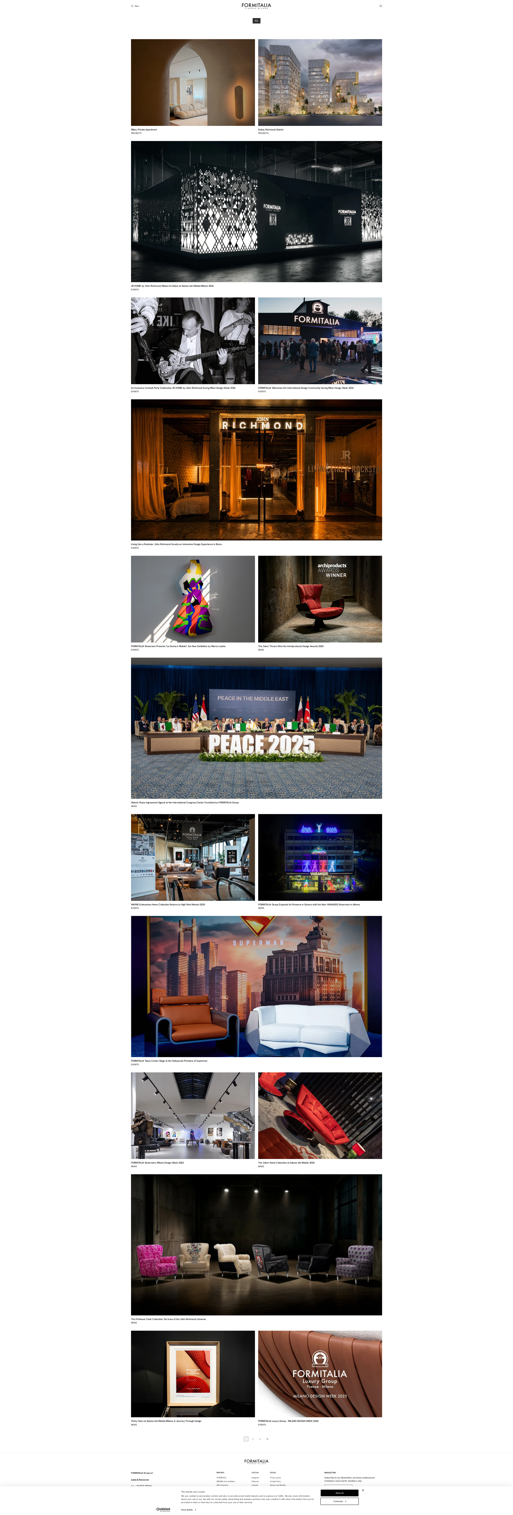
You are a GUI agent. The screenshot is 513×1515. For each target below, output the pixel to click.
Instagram (255, 1478)
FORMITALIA (221, 1478)
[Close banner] (363, 1490)
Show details (187, 1509)
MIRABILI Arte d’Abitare (226, 1481)
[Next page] (267, 1439)
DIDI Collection (222, 1485)
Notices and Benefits (278, 1485)
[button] (380, 6)
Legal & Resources (140, 1479)
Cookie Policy (275, 1481)
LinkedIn (255, 1485)
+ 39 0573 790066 (143, 1486)
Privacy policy (275, 1478)
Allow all (339, 1493)
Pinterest (255, 1481)
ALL (256, 20)
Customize (338, 1501)
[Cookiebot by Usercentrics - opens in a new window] (163, 1510)
